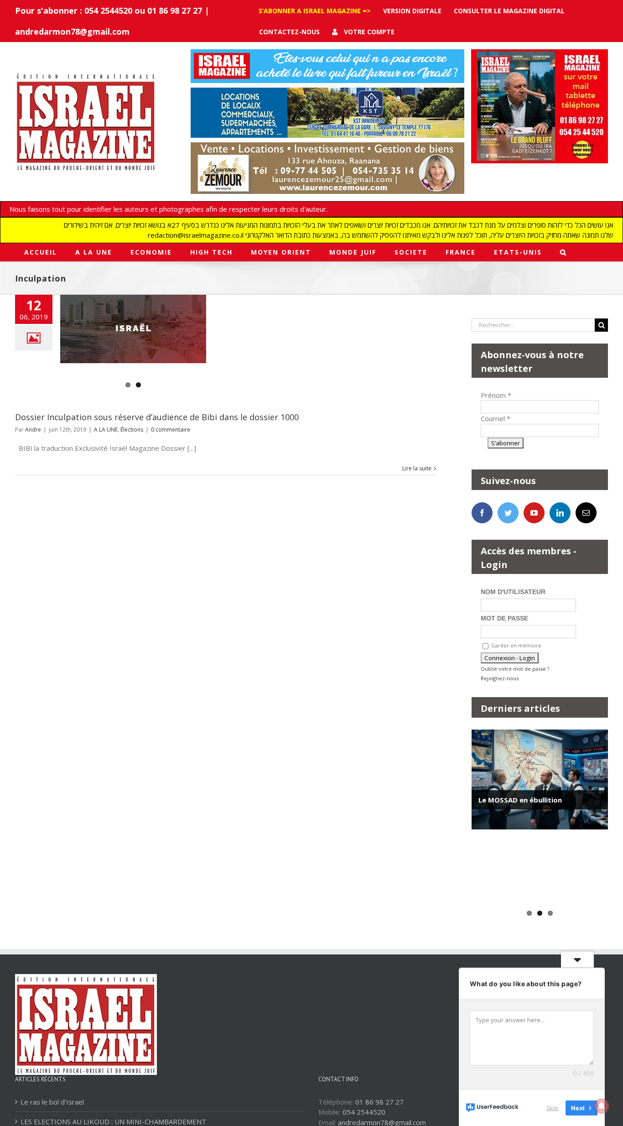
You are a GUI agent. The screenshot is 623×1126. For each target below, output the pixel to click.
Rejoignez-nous (500, 678)
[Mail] (586, 512)
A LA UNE (106, 429)
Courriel (495, 418)
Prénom (496, 395)
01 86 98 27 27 (379, 1101)
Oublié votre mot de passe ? (515, 668)
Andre (33, 429)
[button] (563, 252)
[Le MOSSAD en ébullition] (540, 779)
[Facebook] (482, 512)
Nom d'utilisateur (513, 591)
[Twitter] (508, 512)
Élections (131, 429)
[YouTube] (534, 512)
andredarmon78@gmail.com (72, 31)
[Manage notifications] (601, 1106)
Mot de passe (504, 618)
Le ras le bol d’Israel (52, 1101)
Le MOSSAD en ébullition (520, 799)
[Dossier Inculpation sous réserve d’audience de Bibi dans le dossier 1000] (133, 329)
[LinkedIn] (560, 512)
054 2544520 (364, 1111)
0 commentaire (170, 429)
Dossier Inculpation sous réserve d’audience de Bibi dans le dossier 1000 (157, 417)
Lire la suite (416, 468)
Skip (552, 1107)
